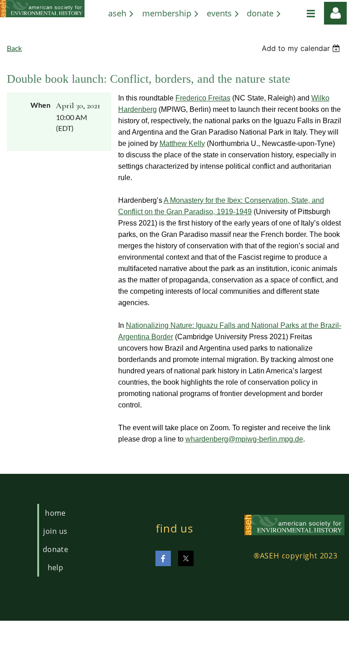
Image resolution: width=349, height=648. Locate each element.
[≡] (301, 13)
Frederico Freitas (202, 98)
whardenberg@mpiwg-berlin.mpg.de (244, 439)
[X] (186, 558)
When (40, 104)
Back (14, 48)
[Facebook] (163, 558)
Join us (55, 531)
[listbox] (302, 48)
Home (55, 513)
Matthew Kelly (182, 143)
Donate (56, 549)
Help (56, 568)
